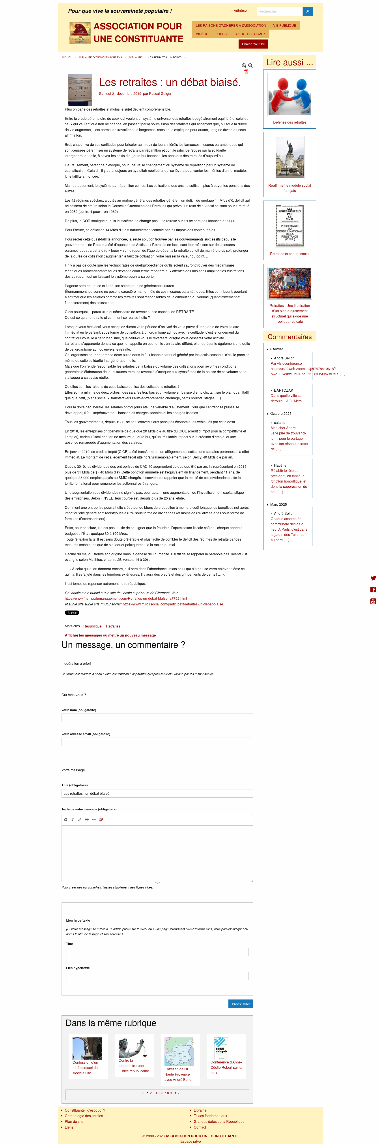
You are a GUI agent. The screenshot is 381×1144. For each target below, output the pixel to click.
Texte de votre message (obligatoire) (89, 809)
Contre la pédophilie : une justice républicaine (134, 1065)
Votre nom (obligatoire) (79, 710)
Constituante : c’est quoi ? (85, 1110)
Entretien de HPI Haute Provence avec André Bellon (178, 1074)
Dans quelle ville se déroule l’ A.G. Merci (287, 398)
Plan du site (74, 1121)
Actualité (135, 57)
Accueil (67, 57)
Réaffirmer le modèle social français (289, 188)
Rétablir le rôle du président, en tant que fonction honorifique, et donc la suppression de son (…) (289, 481)
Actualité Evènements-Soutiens (100, 57)
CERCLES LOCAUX (251, 33)
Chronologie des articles (84, 1115)
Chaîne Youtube (253, 43)
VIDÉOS (202, 33)
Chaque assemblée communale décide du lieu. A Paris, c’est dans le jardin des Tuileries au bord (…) (289, 529)
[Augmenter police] (244, 65)
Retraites (113, 626)
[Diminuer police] (250, 65)
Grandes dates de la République (219, 1121)
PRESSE (222, 33)
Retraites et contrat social (290, 253)
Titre (69, 943)
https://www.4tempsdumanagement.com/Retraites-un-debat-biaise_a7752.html (126, 598)
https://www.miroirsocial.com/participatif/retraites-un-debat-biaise (173, 604)
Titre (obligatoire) (75, 785)
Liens (69, 1127)
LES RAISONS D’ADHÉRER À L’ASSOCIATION (231, 25)
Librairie (200, 1110)
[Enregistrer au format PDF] (247, 70)
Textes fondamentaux (210, 1115)
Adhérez (240, 10)
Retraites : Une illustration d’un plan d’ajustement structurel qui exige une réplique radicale (290, 313)
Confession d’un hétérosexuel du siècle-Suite (85, 1067)
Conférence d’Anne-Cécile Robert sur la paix (226, 1067)
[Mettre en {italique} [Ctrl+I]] (72, 819)
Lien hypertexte (78, 968)
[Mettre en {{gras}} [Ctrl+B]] (65, 819)
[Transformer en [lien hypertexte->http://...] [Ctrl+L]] (79, 819)
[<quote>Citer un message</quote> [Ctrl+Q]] (86, 819)
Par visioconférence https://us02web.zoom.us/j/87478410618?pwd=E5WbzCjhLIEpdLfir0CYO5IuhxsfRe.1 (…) (308, 368)
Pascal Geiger (160, 93)
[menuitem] (231, 25)
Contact (200, 1127)
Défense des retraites (289, 122)
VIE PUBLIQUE (284, 25)
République (92, 626)
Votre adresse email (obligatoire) (86, 734)
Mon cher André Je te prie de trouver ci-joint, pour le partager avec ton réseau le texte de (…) (289, 438)
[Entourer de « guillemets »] (93, 819)
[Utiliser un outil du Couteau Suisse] (101, 819)
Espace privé (190, 1141)
